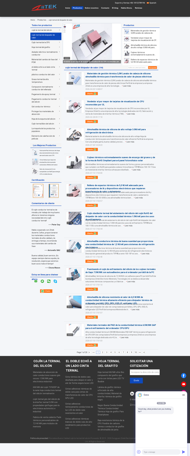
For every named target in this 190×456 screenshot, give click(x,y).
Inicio (67, 8)
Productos (77, 8)
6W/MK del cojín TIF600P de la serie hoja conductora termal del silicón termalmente (47, 390)
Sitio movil (136, 405)
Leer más (127, 86)
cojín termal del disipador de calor (43, 36)
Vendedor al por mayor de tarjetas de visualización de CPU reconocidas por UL (92, 62)
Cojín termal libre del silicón (43, 124)
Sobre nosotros (91, 8)
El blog (115, 8)
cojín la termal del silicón (42, 30)
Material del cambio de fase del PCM (45, 60)
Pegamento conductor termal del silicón (44, 100)
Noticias (138, 8)
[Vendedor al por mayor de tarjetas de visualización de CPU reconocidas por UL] (126, 39)
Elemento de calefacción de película (43, 137)
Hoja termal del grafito (41, 47)
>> (140, 352)
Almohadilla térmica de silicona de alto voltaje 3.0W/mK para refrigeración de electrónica (144, 46)
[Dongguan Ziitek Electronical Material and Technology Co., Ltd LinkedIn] (132, 394)
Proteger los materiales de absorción (43, 112)
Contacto (105, 8)
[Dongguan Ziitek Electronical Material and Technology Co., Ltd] (44, 8)
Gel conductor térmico (41, 107)
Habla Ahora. (126, 8)
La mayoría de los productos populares (43, 129)
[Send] (183, 452)
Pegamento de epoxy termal (43, 94)
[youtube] (184, 384)
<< (94, 352)
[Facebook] (184, 376)
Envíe (136, 380)
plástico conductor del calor (43, 74)
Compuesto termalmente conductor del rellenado (42, 88)
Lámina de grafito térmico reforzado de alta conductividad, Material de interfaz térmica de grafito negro (110, 393)
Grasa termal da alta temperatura (40, 80)
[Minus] (183, 394)
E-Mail (133, 399)
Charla (90, 94)
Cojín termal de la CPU (41, 42)
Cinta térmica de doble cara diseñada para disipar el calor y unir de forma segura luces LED (79, 380)
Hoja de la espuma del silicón (43, 119)
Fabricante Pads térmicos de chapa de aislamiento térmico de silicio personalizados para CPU (50, 153)
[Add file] (139, 452)
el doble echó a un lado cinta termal (43, 68)
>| (144, 352)
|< (89, 352)
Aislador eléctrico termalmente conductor (45, 53)
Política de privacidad (39, 438)
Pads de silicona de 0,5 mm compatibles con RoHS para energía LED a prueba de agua (50, 171)
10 (136, 352)
